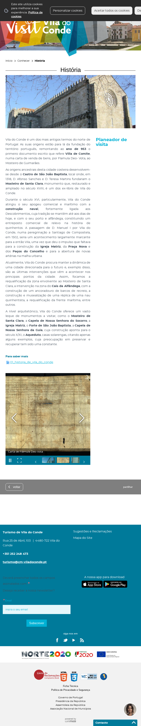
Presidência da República (71, 701)
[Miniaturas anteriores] (36, 462)
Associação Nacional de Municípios (70, 709)
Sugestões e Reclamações (92, 531)
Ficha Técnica (70, 686)
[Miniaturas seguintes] (84, 462)
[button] (48, 460)
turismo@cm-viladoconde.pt (25, 562)
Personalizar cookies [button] (67, 10)
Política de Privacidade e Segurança (70, 690)
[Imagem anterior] (14, 418)
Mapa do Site (82, 537)
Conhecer (23, 60)
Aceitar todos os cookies (112, 10)
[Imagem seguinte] (82, 418)
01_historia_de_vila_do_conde (31, 362)
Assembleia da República (70, 705)
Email (14, 600)
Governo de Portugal (70, 697)
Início (9, 60)
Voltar (16, 487)
